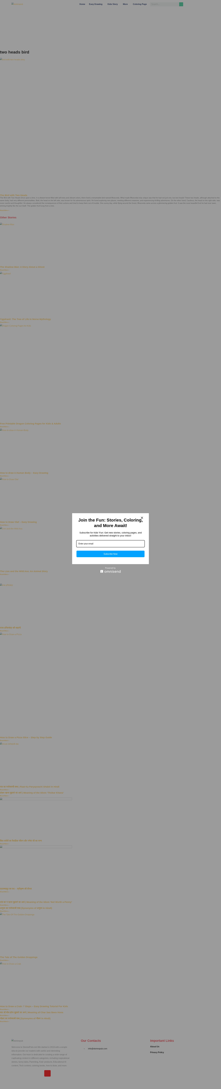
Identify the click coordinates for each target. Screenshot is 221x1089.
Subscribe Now (111, 554)
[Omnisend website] (110, 570)
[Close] (142, 517)
